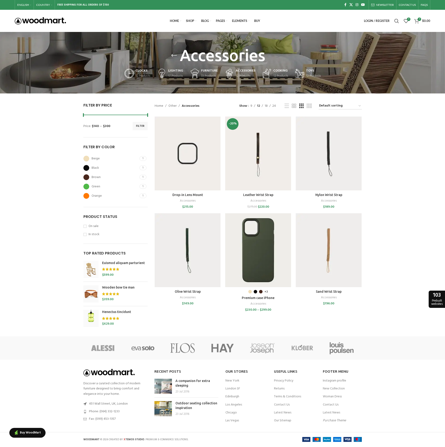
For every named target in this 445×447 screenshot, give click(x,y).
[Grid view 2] (294, 106)
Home (159, 106)
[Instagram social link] (357, 5)
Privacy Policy (283, 380)
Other (172, 106)
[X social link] (351, 5)
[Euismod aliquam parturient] (91, 269)
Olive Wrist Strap (188, 291)
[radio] (250, 291)
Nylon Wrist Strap (328, 195)
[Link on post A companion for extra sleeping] (163, 386)
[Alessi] (103, 348)
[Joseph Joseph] (262, 348)
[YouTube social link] (363, 5)
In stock (94, 234)
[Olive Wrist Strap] (188, 250)
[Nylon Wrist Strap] (329, 154)
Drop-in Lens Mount (187, 195)
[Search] (396, 21)
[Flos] (183, 348)
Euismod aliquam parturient (123, 263)
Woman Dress (332, 396)
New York (232, 380)
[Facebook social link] (345, 5)
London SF (232, 388)
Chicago (231, 412)
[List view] (287, 106)
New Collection (334, 388)
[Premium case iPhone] (258, 250)
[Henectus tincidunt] (91, 318)
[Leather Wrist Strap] (258, 154)
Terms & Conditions (287, 396)
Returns (279, 388)
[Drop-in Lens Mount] (188, 154)
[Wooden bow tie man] (91, 294)
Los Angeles (233, 404)
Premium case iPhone (258, 298)
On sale (94, 226)
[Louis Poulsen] (342, 348)
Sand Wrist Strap (329, 291)
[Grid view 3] (301, 106)
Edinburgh (232, 396)
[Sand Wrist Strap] (329, 250)
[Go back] (174, 55)
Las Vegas (232, 420)
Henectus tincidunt (116, 312)
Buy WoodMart (30, 432)
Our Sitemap (282, 420)
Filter (140, 126)
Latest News (282, 412)
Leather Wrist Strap (258, 195)
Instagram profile (334, 380)
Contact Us (282, 404)
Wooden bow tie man (118, 287)
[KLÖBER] (302, 348)
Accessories (188, 200)
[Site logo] (40, 21)
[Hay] (222, 348)
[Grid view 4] (309, 106)
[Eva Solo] (143, 348)
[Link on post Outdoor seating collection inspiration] (163, 408)
